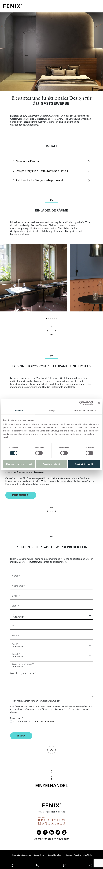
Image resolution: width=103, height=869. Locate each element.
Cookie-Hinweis (39, 855)
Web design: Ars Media (83, 855)
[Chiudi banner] (99, 403)
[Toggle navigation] (97, 6)
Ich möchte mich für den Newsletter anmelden (36, 700)
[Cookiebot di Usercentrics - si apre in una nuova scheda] (81, 403)
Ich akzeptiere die (33, 721)
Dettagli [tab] (51, 410)
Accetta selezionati (51, 464)
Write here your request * (23, 673)
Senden (21, 735)
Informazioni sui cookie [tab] (85, 410)
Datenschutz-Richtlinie (43, 721)
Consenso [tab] (18, 410)
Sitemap (69, 855)
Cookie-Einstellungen (55, 855)
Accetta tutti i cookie (84, 464)
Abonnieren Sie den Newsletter (51, 838)
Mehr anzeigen (20, 495)
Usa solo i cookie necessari (19, 464)
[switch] (39, 453)
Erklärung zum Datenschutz (21, 855)
